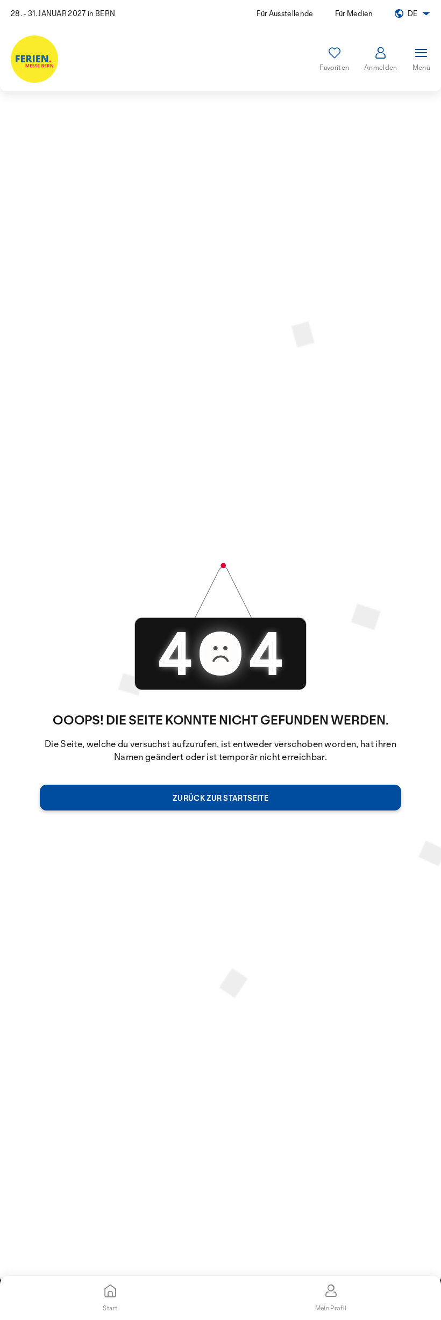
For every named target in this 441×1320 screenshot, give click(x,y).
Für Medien (354, 13)
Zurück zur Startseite (220, 797)
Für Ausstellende (285, 13)
